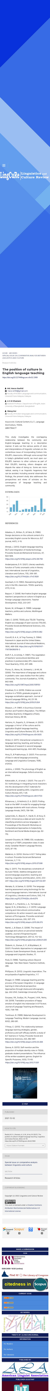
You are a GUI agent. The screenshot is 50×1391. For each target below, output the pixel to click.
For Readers (8, 1344)
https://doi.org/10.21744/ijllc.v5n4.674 (21, 898)
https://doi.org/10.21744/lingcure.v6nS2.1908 (20, 377)
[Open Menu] (4, 165)
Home (5, 353)
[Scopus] (25, 1284)
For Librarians (9, 1355)
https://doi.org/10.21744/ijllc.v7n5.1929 (21, 576)
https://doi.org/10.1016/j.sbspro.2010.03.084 (24, 1042)
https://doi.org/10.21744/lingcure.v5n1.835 (23, 734)
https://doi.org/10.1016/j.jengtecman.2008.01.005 (26, 940)
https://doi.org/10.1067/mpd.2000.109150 (22, 685)
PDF (26, 1104)
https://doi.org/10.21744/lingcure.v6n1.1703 (23, 796)
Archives (13, 353)
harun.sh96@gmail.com (18, 391)
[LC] (25, 1273)
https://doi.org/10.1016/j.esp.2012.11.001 (22, 1062)
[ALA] (25, 1369)
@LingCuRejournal (30, 1335)
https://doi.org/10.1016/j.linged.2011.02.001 (27, 881)
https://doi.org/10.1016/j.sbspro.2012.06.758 (24, 559)
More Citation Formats (15, 1145)
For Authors (8, 1349)
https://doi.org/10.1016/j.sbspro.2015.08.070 (24, 922)
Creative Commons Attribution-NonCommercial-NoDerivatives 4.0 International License (23, 1208)
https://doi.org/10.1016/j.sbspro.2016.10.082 (23, 632)
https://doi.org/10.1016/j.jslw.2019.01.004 (22, 702)
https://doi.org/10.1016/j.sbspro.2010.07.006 (23, 863)
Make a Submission (25, 1249)
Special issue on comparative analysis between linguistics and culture (24, 357)
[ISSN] (14, 1260)
